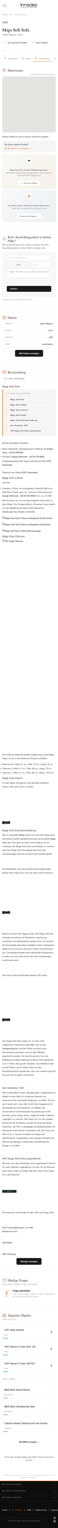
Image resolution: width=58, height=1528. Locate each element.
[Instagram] (54, 1518)
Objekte (5, 14)
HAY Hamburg (9, 1253)
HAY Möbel (19, 834)
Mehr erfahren (9, 1192)
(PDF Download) (29, 472)
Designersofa (8, 1048)
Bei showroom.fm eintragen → (18, 148)
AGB (29, 1510)
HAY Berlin (7, 1242)
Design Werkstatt (19, 456)
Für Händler (17, 1510)
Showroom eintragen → (29, 216)
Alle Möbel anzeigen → (29, 1441)
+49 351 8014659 (36, 456)
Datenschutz (41, 1510)
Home (4, 1510)
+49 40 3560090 (15, 452)
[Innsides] (29, 5)
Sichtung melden (30, 183)
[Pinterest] (54, 1521)
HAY (11, 14)
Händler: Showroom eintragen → (43, 74)
